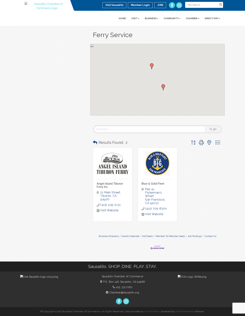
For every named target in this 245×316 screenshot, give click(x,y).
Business (150, 18)
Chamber (191, 18)
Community (171, 18)
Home (122, 18)
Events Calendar (131, 236)
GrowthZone (151, 311)
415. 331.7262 (123, 287)
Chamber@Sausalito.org (124, 292)
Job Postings (195, 236)
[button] (163, 87)
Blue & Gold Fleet (153, 183)
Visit (134, 18)
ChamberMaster (184, 311)
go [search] (214, 129)
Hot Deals (147, 236)
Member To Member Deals (170, 236)
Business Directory (109, 236)
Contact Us (210, 236)
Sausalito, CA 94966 (124, 281)
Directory (211, 18)
